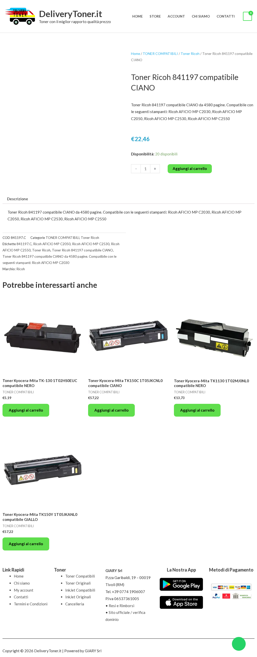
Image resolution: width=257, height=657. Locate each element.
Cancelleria (74, 604)
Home (137, 16)
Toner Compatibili (80, 576)
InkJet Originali (78, 597)
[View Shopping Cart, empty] (247, 16)
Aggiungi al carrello (190, 168)
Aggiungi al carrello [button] (26, 410)
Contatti (226, 16)
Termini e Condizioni (30, 604)
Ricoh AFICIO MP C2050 (52, 244)
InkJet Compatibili (80, 590)
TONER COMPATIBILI (160, 53)
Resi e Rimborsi (121, 605)
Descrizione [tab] (17, 199)
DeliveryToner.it (70, 13)
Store (155, 16)
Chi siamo (201, 16)
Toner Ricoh (190, 53)
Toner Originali (78, 583)
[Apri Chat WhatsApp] (239, 644)
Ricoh (20, 269)
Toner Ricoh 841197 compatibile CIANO (82, 250)
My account (23, 590)
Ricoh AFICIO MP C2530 (90, 244)
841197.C (24, 244)
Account (176, 16)
